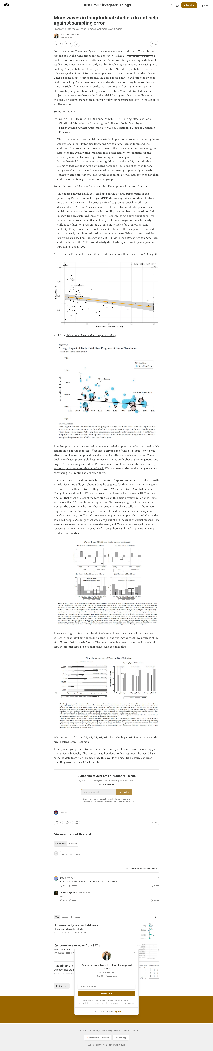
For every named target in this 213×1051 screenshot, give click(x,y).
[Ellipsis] (157, 877)
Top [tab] (57, 917)
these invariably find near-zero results (77, 87)
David (63, 877)
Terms (117, 1030)
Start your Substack (99, 1037)
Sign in (204, 5)
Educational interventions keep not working (91, 335)
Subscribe (189, 5)
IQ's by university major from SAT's (77, 945)
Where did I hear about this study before (119, 254)
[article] (106, 931)
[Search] (171, 5)
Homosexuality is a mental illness (76, 925)
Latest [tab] (65, 917)
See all (59, 985)
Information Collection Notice (105, 1003)
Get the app (121, 1037)
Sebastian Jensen (68, 892)
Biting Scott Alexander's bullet (69, 929)
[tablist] (66, 844)
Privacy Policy (128, 1003)
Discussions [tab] (76, 917)
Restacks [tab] (73, 843)
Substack (92, 1044)
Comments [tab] (60, 843)
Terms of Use (120, 1000)
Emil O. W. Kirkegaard (70, 35)
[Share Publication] (177, 5)
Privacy (108, 1030)
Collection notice (130, 1030)
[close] (134, 952)
